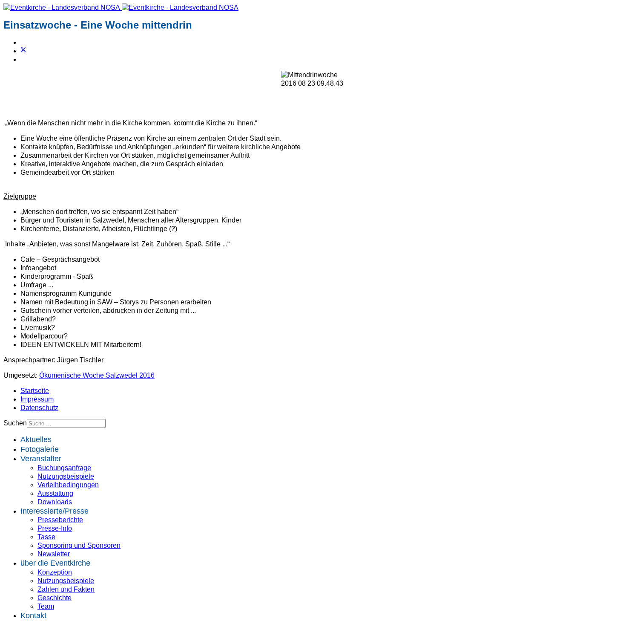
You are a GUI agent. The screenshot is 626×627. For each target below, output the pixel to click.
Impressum (37, 399)
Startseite (34, 390)
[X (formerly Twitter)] (23, 51)
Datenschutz (39, 407)
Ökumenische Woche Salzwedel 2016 (97, 375)
